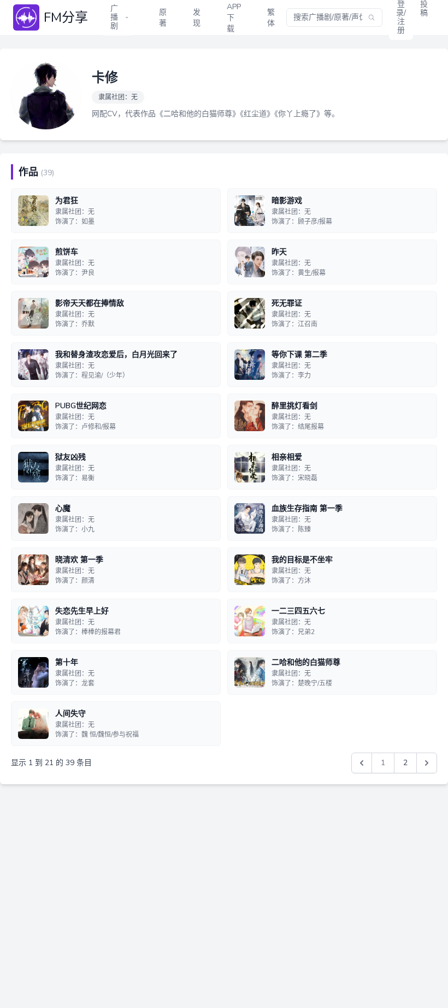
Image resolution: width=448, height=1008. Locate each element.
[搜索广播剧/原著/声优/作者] (371, 17)
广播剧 (114, 17)
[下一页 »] (426, 763)
